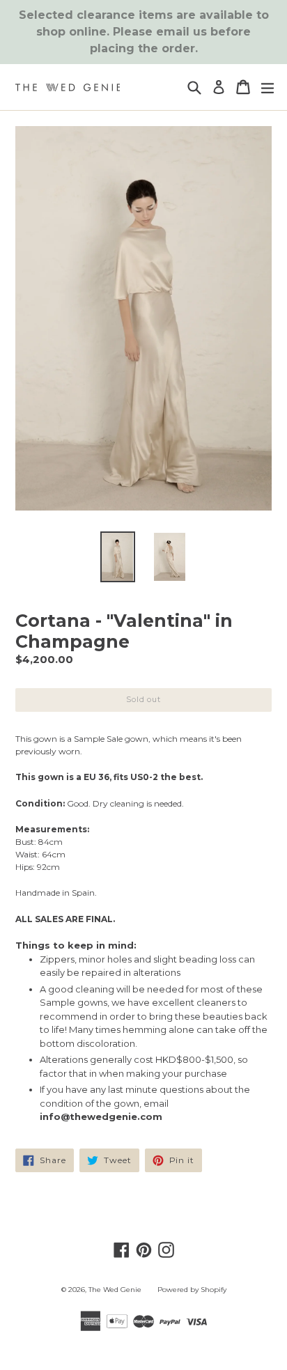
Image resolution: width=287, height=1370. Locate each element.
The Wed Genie (114, 1289)
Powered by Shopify (191, 1289)
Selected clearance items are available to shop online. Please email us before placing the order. (144, 31)
